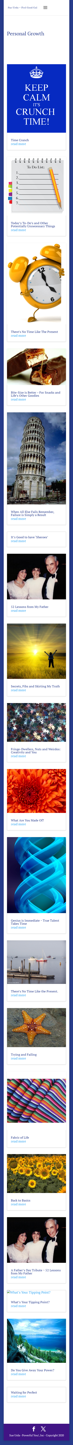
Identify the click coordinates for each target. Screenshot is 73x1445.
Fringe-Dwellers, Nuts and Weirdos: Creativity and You (36, 750)
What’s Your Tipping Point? (30, 1302)
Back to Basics (20, 1200)
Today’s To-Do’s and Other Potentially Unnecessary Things (33, 224)
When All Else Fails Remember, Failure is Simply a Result (32, 513)
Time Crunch (20, 140)
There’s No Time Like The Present (34, 332)
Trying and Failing (24, 1054)
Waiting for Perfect (24, 1392)
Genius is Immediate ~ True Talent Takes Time (35, 922)
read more (18, 144)
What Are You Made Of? (27, 820)
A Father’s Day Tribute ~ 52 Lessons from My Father (36, 1271)
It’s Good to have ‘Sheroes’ (29, 537)
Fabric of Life (20, 1137)
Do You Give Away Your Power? (32, 1370)
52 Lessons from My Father (29, 607)
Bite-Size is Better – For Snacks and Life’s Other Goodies (35, 394)
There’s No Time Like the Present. (34, 991)
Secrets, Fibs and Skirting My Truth (35, 686)
